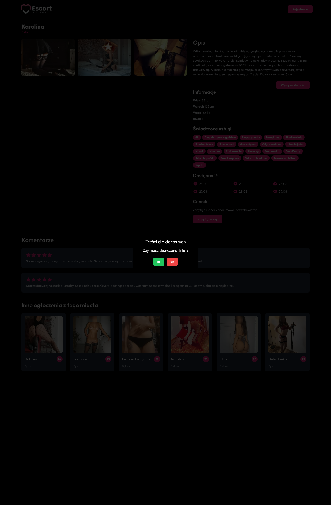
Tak (158, 262)
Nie (172, 262)
